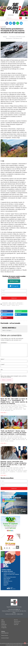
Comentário (4, 342)
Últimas (3, 621)
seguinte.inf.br (15, 305)
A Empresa (16, 623)
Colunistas (3, 626)
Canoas (10, 302)
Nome (2, 359)
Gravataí (14, 302)
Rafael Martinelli (19, 304)
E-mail (3, 364)
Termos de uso (17, 621)
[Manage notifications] (25, 643)
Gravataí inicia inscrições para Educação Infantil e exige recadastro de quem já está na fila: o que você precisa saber (13, 464)
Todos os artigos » (7, 330)
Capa (2, 619)
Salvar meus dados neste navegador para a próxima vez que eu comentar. (13, 376)
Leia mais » (4, 412)
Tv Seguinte (3, 627)
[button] (6, 23)
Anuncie (16, 619)
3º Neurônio (4, 624)
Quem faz (16, 624)
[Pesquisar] (20, 18)
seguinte (4, 305)
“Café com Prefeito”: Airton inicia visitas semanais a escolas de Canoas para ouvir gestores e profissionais (13, 432)
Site (2, 369)
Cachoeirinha (5, 302)
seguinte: (9, 305)
